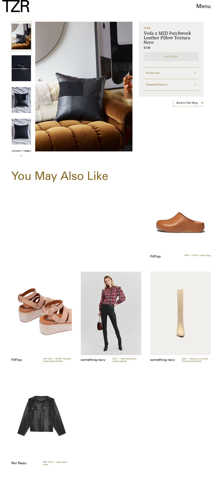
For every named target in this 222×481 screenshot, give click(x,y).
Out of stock (171, 56)
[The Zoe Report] (15, 6)
